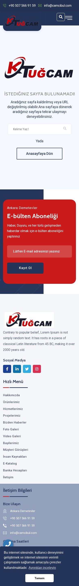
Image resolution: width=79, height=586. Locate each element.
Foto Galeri (11, 429)
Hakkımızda (11, 395)
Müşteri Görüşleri (15, 450)
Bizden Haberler (15, 422)
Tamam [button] (39, 578)
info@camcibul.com (58, 5)
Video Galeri (12, 436)
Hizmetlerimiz (13, 409)
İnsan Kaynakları (15, 456)
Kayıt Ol (25, 268)
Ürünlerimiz (11, 402)
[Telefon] (8, 545)
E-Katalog (10, 463)
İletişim (8, 477)
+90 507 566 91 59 (22, 5)
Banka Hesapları (15, 470)
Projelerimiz (11, 415)
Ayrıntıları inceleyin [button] (42, 567)
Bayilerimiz (11, 443)
